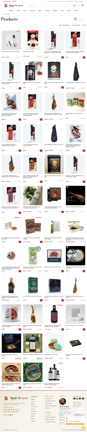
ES (75, 5)
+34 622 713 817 (53, 1)
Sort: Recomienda (64, 25)
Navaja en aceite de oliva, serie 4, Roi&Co (75, 325)
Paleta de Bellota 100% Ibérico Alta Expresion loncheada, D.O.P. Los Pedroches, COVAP (30, 176)
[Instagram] (8, 415)
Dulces (62, 10)
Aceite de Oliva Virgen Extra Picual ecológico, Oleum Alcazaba (52, 384)
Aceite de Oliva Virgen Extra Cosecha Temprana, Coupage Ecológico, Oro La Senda (10, 297)
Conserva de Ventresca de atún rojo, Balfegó (10, 355)
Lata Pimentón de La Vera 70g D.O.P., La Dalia (74, 114)
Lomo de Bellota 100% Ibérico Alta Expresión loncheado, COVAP (9, 145)
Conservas (47, 10)
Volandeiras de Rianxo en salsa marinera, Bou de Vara (11, 238)
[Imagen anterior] (3, 40)
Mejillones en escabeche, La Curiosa (53, 267)
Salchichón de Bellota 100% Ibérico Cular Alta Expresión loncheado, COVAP (11, 207)
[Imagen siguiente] (19, 40)
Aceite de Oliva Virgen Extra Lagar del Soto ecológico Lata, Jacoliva (32, 267)
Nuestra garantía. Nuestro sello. (11, 411)
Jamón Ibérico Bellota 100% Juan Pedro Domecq (74, 297)
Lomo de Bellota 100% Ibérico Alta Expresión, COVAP (30, 145)
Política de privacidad (50, 417)
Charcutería (32, 10)
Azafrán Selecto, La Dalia (28, 51)
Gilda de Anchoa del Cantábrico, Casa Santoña (74, 355)
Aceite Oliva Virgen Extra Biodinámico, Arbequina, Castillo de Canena (31, 207)
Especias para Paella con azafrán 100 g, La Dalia (54, 83)
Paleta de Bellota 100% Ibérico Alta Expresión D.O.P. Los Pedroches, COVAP (10, 176)
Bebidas (11, 10)
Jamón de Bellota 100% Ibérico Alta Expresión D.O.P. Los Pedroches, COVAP (53, 114)
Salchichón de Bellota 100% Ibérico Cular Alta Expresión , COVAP (75, 176)
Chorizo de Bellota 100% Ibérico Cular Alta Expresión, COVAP (11, 83)
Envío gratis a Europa (50, 401)
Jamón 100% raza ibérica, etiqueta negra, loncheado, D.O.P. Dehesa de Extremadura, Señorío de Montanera (11, 268)
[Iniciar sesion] (79, 5)
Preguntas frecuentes (50, 405)
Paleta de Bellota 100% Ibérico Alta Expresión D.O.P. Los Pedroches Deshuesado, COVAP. (73, 145)
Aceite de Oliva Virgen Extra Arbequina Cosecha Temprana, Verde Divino (53, 326)
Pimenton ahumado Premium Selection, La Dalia (54, 176)
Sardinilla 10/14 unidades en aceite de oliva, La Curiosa (75, 267)
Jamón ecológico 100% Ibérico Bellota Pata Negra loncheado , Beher (11, 384)
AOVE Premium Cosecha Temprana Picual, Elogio (32, 384)
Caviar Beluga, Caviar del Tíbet (51, 354)
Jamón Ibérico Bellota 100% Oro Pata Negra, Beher (32, 326)
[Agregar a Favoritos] (3, 32)
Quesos (40, 10)
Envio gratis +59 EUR (10, 1)
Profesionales (48, 403)
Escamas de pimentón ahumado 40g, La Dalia (32, 83)
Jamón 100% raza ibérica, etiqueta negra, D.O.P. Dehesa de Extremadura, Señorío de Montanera (75, 238)
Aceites (24, 10)
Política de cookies (49, 419)
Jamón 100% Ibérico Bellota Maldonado (74, 206)
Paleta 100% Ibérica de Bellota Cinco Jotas (54, 144)
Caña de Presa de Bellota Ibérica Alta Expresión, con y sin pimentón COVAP (53, 52)
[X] (6, 415)
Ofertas (69, 10)
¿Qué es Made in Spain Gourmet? (11, 409)
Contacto (47, 408)
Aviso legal (47, 414)
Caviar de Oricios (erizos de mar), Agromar (32, 296)
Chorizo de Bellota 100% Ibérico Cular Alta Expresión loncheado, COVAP (75, 52)
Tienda (2, 14)
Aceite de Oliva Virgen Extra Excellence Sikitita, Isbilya (53, 238)
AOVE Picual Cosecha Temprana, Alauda (10, 51)
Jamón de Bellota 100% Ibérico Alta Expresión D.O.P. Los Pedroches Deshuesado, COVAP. (9, 114)
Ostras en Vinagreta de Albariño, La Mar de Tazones (54, 297)
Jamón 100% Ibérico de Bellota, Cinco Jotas (75, 82)
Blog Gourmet (48, 398)
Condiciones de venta (50, 421)
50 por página (76, 25)
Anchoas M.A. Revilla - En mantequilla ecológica (31, 238)
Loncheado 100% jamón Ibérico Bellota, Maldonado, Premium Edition (53, 207)
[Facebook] (4, 415)
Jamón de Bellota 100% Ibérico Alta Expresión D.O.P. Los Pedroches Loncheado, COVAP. (30, 114)
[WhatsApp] (12, 415)
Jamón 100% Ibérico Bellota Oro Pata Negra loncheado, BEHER (11, 326)
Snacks (18, 10)
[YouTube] (10, 415)
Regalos (76, 10)
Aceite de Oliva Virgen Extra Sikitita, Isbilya (32, 354)
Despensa (55, 10)
